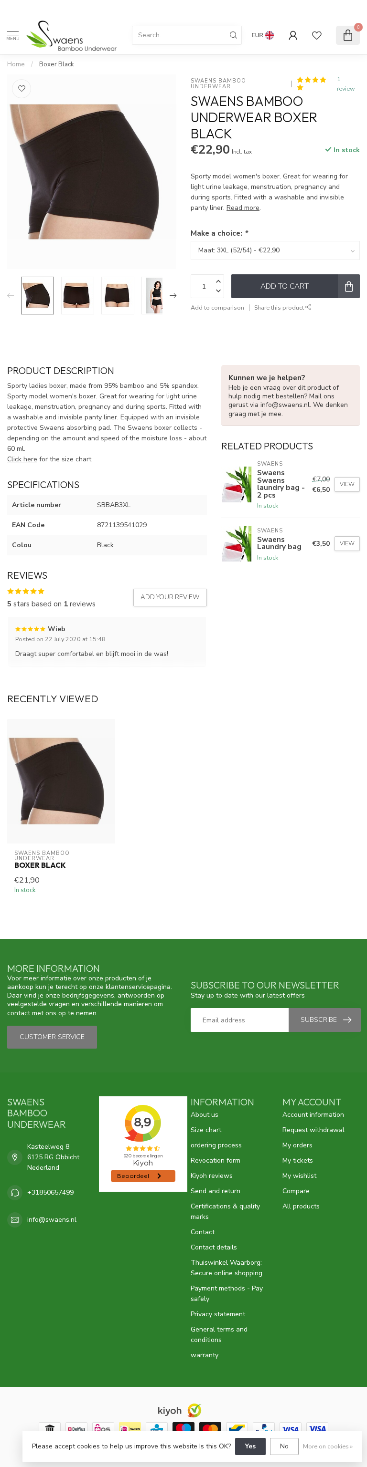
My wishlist (299, 1175)
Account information (313, 1114)
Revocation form (215, 1160)
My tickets (297, 1160)
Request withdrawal (313, 1129)
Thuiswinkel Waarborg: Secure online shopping (226, 1268)
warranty (204, 1355)
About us (204, 1114)
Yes (250, 1446)
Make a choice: (219, 233)
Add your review (170, 597)
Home (16, 64)
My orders (297, 1145)
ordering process (216, 1145)
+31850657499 (50, 1192)
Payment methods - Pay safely (227, 1293)
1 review (346, 84)
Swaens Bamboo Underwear (219, 83)
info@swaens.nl (51, 1219)
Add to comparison (217, 307)
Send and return (215, 1191)
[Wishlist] (317, 35)
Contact (203, 1232)
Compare (296, 1191)
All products (301, 1206)
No (284, 1446)
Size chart (206, 1129)
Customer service (52, 1036)
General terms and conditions (219, 1334)
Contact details (214, 1247)
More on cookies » (328, 1446)
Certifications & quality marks (225, 1211)
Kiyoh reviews (212, 1175)
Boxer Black (56, 64)
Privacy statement (218, 1314)
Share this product (279, 307)
